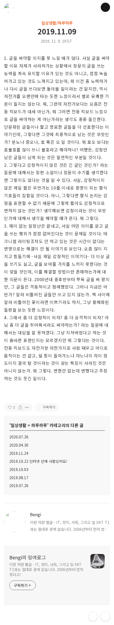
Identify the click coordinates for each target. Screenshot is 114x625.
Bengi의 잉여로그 (27, 557)
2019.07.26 (18, 485)
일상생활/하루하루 (57, 23)
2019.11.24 (18, 453)
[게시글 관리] (27, 407)
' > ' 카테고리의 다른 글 (46, 425)
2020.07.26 (18, 436)
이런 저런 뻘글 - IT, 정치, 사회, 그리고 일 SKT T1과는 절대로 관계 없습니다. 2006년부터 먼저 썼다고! (46, 569)
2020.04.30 (18, 445)
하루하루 (39, 425)
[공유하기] (20, 407)
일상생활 (19, 425)
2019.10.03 (18, 469)
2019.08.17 (18, 477)
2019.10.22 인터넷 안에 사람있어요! (38, 461)
